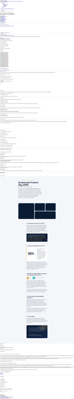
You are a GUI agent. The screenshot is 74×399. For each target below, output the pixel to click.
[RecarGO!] (2, 17)
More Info (2, 33)
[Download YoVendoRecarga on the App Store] (10, 35)
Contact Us (21, 1)
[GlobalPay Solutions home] (7, 8)
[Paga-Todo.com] (3, 18)
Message (1, 394)
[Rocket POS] (2, 15)
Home (1, 1)
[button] (26, 211)
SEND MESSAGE (3, 395)
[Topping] (2, 21)
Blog (19, 1)
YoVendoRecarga (6, 1)
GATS (18, 1)
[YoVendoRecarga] (3, 16)
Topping (16, 1)
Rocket (3, 1)
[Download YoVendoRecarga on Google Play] (3, 35)
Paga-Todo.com (10, 1)
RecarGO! (13, 1)
